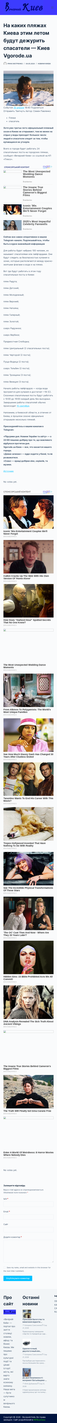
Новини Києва (44, 64)
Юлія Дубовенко (31, 1384)
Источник (8, 471)
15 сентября (23, 406)
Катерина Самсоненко (33, 1325)
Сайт (5, 1224)
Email (6, 1211)
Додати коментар (12, 1237)
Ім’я (5, 1199)
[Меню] (52, 7)
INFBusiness (39, 1419)
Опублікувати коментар (18, 1278)
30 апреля (19, 107)
